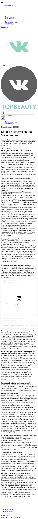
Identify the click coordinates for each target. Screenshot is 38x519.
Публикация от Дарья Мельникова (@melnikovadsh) (18, 325)
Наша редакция (10, 17)
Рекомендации (9, 24)
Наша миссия (9, 19)
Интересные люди (11, 22)
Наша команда (9, 509)
